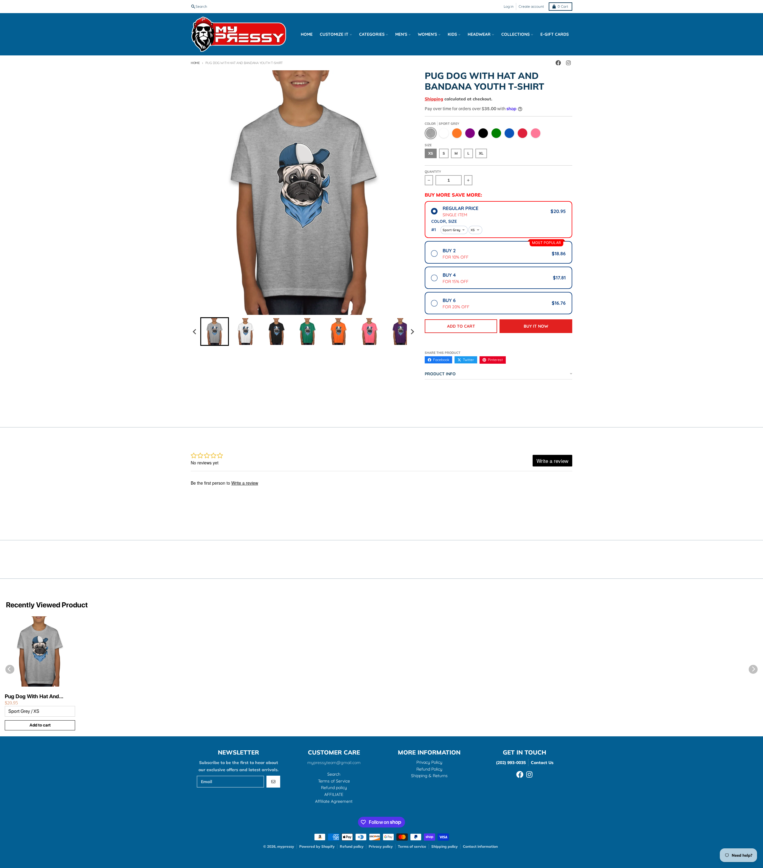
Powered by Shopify (317, 846)
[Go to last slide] (195, 331)
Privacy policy (381, 846)
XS (430, 153)
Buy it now (536, 326)
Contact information (480, 846)
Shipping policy (444, 846)
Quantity (433, 171)
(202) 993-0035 (511, 762)
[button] (214, 331)
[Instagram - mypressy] (568, 63)
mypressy (285, 846)
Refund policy (352, 846)
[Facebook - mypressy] (558, 63)
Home (195, 63)
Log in (509, 6)
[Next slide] (412, 331)
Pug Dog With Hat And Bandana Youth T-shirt (32, 696)
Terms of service (412, 846)
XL (481, 153)
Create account (531, 6)
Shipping (434, 99)
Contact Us (542, 762)
